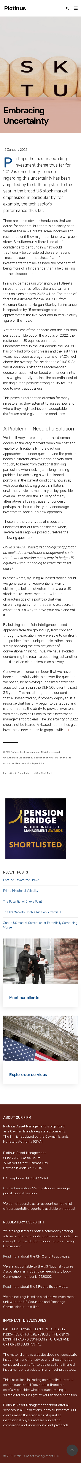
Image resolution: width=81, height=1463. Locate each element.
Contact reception (17, 1188)
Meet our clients (24, 997)
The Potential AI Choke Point (22, 902)
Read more (11, 1256)
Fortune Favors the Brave (21, 880)
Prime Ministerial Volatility (20, 891)
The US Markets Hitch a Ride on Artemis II (32, 912)
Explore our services (28, 1074)
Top (72, 1450)
